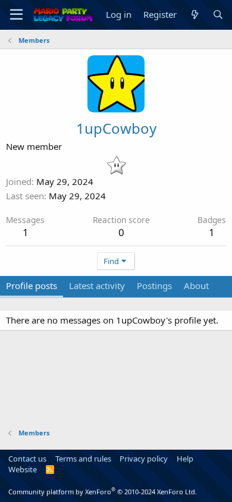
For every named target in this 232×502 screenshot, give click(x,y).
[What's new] (194, 15)
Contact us (27, 458)
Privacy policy (144, 458)
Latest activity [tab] (97, 285)
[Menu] (16, 15)
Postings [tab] (154, 285)
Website (22, 469)
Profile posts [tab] (31, 285)
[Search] (218, 15)
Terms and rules (83, 458)
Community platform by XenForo (102, 491)
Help (185, 458)
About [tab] (196, 285)
